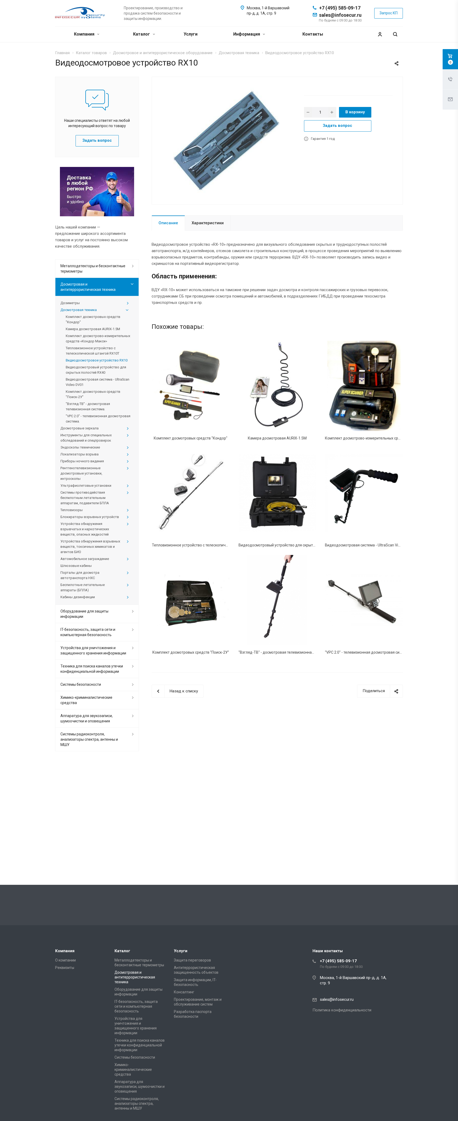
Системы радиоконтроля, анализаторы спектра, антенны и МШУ (89, 739)
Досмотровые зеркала (79, 428)
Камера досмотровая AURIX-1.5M (277, 438)
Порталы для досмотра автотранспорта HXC (79, 575)
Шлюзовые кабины (76, 566)
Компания (84, 34)
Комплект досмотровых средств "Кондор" (190, 438)
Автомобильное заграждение (84, 559)
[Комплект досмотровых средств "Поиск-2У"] (191, 600)
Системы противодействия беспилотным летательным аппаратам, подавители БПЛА (84, 497)
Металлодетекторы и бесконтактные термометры (92, 268)
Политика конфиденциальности (341, 1010)
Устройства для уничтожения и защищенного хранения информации (93, 650)
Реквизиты (64, 967)
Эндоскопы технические (80, 447)
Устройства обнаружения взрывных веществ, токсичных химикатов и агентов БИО (90, 546)
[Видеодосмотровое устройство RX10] (226, 140)
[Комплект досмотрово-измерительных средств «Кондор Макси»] (364, 386)
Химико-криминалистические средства (86, 700)
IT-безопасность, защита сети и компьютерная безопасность (87, 632)
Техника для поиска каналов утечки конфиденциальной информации (91, 669)
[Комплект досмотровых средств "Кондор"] (191, 386)
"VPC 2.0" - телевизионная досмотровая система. (368, 652)
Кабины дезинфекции (77, 597)
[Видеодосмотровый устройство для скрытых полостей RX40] (277, 493)
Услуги (190, 34)
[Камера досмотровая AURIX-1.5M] (277, 386)
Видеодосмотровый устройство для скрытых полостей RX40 (291, 545)
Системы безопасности (80, 684)
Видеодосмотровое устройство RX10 (96, 360)
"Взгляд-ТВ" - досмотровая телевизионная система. (284, 652)
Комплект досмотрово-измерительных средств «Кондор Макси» (381, 438)
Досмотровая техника (78, 310)
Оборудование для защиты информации (84, 614)
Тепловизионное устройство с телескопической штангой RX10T (207, 545)
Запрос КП (389, 13)
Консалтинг (184, 992)
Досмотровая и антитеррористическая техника (88, 287)
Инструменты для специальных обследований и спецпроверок (86, 437)
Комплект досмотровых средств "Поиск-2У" (190, 652)
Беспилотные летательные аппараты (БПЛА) (82, 587)
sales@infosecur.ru (340, 15)
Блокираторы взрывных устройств (89, 517)
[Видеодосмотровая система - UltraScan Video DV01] (364, 493)
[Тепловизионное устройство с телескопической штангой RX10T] (191, 493)
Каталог (142, 34)
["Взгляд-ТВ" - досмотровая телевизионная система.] (277, 600)
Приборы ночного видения (82, 461)
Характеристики (208, 223)
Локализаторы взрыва (79, 454)
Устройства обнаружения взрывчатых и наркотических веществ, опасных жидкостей (84, 529)
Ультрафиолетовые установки (85, 486)
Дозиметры (70, 303)
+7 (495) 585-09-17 (339, 8)
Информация (247, 34)
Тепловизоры (71, 510)
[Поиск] (395, 34)
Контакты (312, 34)
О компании (65, 960)
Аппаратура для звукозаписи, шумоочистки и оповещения (86, 718)
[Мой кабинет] (379, 34)
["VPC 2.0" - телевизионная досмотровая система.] (364, 600)
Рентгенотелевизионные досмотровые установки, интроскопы (81, 473)
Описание (168, 223)
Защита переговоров (192, 960)
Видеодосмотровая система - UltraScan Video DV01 (369, 545)
